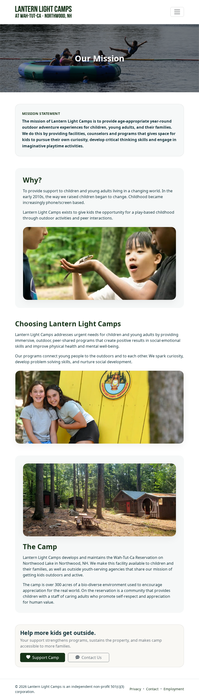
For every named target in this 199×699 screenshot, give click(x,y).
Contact (152, 689)
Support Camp (45, 657)
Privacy (135, 689)
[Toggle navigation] (177, 12)
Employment (174, 689)
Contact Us (92, 657)
